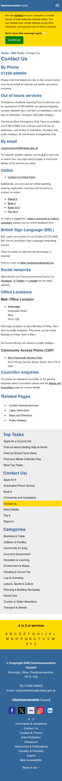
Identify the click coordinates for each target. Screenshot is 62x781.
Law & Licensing (13, 577)
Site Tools (17, 53)
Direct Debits (11, 509)
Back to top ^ (31, 767)
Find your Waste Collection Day (22, 459)
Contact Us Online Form (21, 177)
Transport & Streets (15, 607)
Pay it (7, 515)
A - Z (31, 719)
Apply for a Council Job (17, 441)
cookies (18, 15)
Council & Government (17, 554)
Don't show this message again (23, 33)
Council (31, 699)
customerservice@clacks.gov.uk (19, 148)
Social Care (10, 595)
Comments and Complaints (20, 497)
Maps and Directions (20, 415)
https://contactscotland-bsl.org (37, 262)
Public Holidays (18, 420)
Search (31, 755)
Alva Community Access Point (25, 357)
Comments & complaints (31, 723)
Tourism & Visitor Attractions (20, 601)
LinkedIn (33, 280)
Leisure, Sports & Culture (18, 584)
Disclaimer (31, 742)
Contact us (10, 503)
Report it (12, 199)
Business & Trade (14, 536)
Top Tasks (13, 434)
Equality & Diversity (31, 751)
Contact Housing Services (24, 405)
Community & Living (15, 548)
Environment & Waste (16, 566)
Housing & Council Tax (17, 572)
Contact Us (31, 728)
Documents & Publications (31, 746)
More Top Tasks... (14, 465)
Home (5, 53)
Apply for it (14, 207)
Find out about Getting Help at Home (25, 447)
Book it (12, 203)
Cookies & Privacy (31, 733)
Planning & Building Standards (22, 589)
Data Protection (31, 737)
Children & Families (15, 542)
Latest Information (19, 410)
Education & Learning (16, 560)
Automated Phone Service (19, 485)
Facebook (6, 280)
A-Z (44, 154)
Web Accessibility (31, 760)
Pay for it (13, 211)
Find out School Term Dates (20, 453)
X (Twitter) (19, 280)
